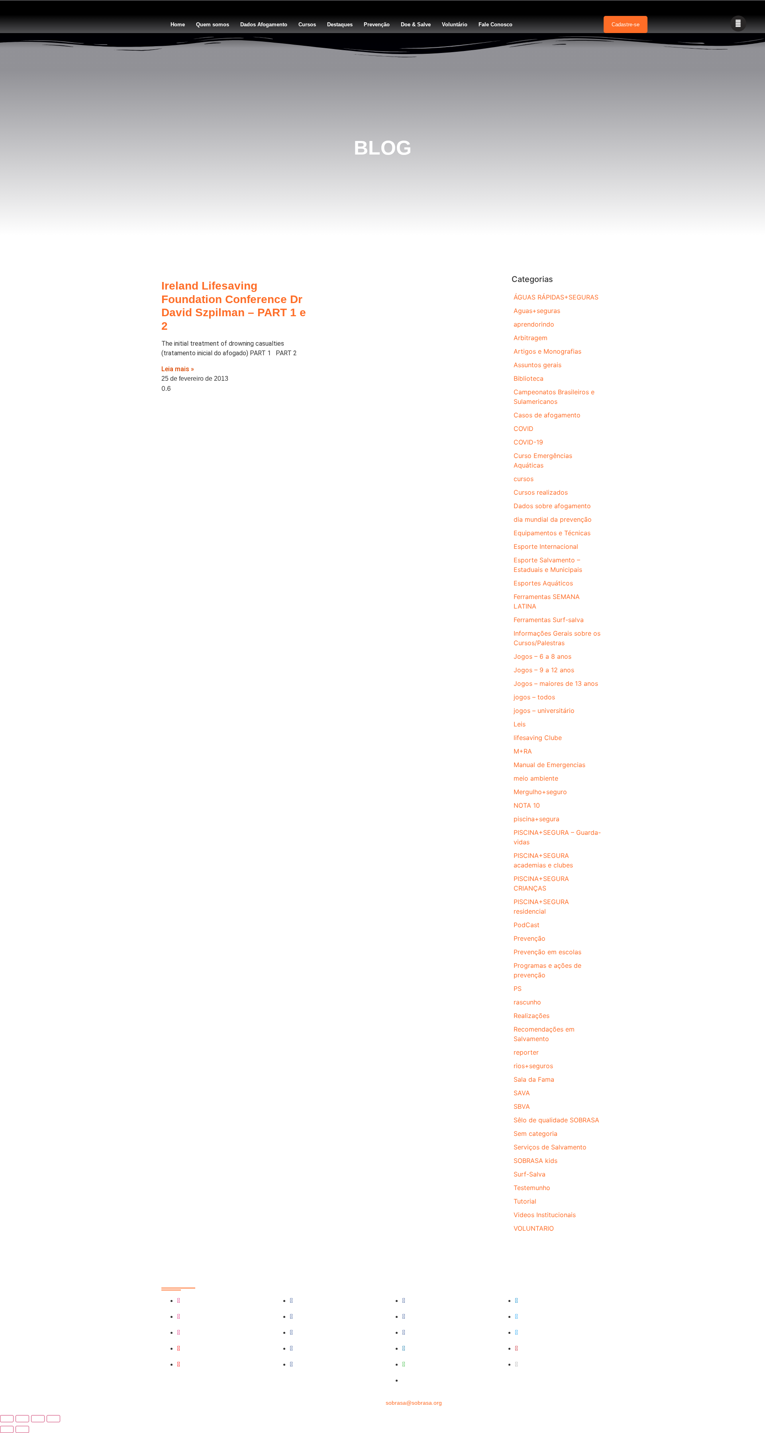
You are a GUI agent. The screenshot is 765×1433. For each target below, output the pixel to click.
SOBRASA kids (535, 1161)
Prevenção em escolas (547, 952)
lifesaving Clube (538, 738)
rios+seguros (533, 1066)
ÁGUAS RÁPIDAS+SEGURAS (556, 297)
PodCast (526, 925)
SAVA (522, 1093)
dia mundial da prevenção (553, 519)
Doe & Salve (416, 24)
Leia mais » (177, 369)
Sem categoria (535, 1133)
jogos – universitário (544, 711)
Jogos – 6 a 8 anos (542, 656)
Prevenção (377, 24)
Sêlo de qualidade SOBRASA (556, 1120)
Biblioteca (528, 378)
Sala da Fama (534, 1079)
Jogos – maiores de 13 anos (556, 683)
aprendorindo (534, 324)
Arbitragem (530, 338)
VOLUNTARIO (534, 1228)
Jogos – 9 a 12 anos (544, 670)
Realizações (531, 1016)
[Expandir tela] (22, 1418)
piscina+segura (536, 819)
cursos (524, 479)
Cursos (307, 24)
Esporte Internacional (546, 546)
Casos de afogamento (547, 415)
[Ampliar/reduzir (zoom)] (7, 1418)
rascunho (527, 1002)
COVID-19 (528, 442)
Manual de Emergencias (549, 765)
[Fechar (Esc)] (53, 1418)
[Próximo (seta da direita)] (22, 1429)
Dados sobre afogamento (552, 506)
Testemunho (532, 1188)
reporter (526, 1052)
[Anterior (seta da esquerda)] (7, 1429)
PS (518, 989)
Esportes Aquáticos (543, 583)
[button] (738, 23)
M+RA (523, 751)
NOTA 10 (527, 805)
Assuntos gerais (537, 365)
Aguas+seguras (537, 311)
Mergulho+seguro (540, 792)
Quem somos (212, 24)
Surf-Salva (529, 1174)
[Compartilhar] (38, 1418)
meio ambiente (536, 778)
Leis (520, 724)
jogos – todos (534, 697)
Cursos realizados (541, 492)
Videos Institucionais (545, 1215)
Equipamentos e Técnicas (552, 533)
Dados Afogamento (263, 24)
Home (178, 24)
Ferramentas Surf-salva (549, 620)
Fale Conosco (495, 24)
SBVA (522, 1106)
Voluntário (454, 24)
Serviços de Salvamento (550, 1147)
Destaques (340, 24)
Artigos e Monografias (547, 351)
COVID (524, 429)
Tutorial (525, 1201)
